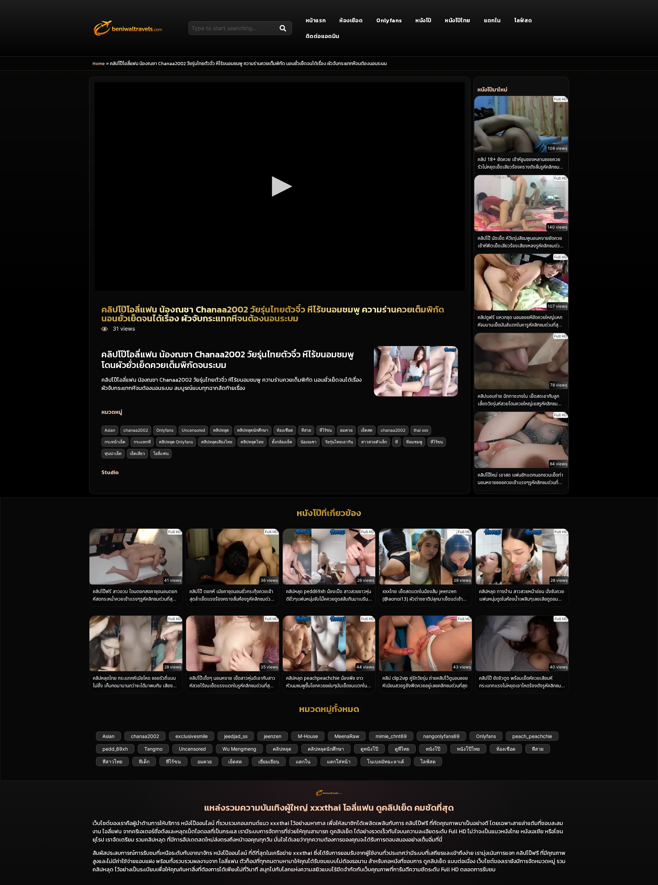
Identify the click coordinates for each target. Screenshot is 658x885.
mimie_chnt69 (391, 736)
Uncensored (193, 430)
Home (99, 63)
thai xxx (421, 430)
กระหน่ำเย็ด (115, 441)
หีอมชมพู (414, 441)
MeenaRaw (346, 736)
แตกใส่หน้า (339, 761)
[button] (280, 186)
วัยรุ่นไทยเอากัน (339, 441)
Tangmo (153, 749)
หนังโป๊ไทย (457, 20)
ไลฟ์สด (523, 20)
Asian (110, 430)
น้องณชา (309, 441)
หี (396, 441)
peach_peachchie (532, 736)
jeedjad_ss (235, 736)
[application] (280, 186)
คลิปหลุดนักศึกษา (252, 430)
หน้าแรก (316, 20)
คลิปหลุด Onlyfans (176, 441)
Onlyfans (389, 20)
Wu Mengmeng (239, 749)
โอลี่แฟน (161, 453)
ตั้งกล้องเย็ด (282, 441)
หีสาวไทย (112, 761)
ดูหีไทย (402, 749)
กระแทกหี (142, 441)
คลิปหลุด (221, 430)
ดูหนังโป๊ (369, 749)
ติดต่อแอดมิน (322, 36)
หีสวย (306, 430)
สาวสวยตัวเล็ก (374, 441)
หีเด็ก (144, 761)
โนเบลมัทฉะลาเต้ (385, 761)
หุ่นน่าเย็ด (113, 453)
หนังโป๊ (423, 20)
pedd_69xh (115, 749)
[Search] (284, 28)
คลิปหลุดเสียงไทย (216, 441)
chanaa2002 (135, 430)
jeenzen (272, 736)
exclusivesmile (191, 736)
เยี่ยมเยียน (268, 761)
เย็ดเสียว (137, 453)
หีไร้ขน (325, 430)
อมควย (346, 430)
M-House (308, 736)
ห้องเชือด (351, 20)
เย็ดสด (367, 430)
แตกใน (492, 20)
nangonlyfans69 (441, 736)
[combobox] (232, 28)
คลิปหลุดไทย (252, 441)
